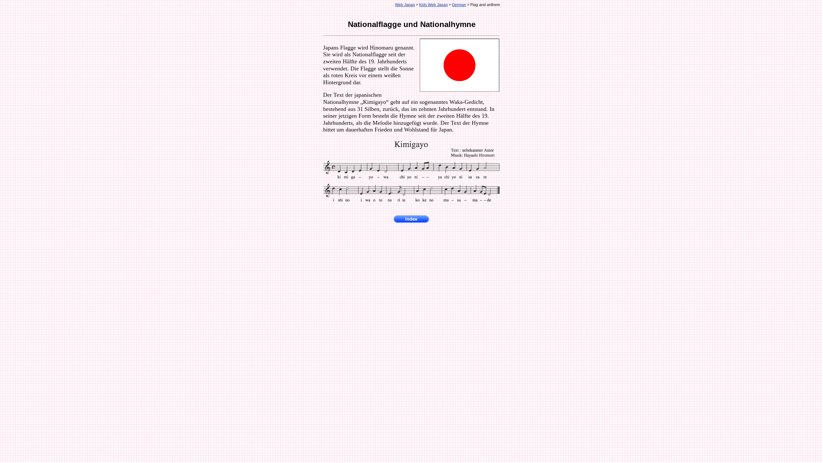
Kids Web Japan (433, 5)
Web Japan (405, 5)
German (459, 5)
